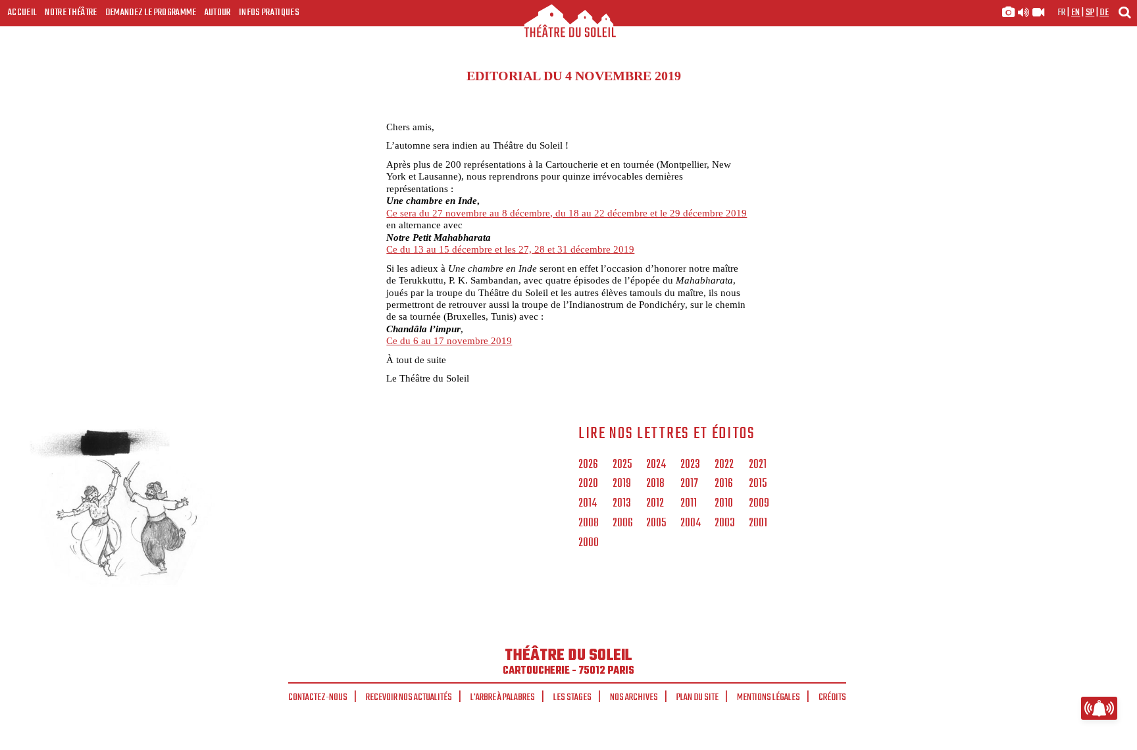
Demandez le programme (151, 12)
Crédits (832, 697)
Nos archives (634, 697)
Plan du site (697, 697)
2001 (758, 523)
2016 (724, 484)
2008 (588, 523)
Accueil (22, 12)
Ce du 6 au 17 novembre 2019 (449, 340)
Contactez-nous (317, 697)
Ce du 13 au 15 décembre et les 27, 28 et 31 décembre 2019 (510, 249)
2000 (588, 543)
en (1075, 12)
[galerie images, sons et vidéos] (1023, 12)
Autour (218, 12)
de (1104, 12)
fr (1061, 12)
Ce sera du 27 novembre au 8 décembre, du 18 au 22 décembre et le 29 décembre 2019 (566, 212)
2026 (588, 465)
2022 (724, 465)
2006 (623, 523)
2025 (622, 465)
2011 (688, 504)
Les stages (572, 697)
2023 (690, 465)
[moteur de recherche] (1124, 12)
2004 (690, 523)
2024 (656, 465)
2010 (724, 504)
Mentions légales (768, 697)
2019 (622, 484)
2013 (622, 504)
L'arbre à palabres (502, 697)
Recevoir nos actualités (409, 697)
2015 (758, 484)
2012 (655, 504)
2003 (725, 523)
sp (1090, 12)
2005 (656, 523)
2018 (655, 484)
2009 (759, 504)
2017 (689, 484)
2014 (587, 504)
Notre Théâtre (71, 12)
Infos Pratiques (269, 12)
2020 (588, 484)
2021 (758, 465)
